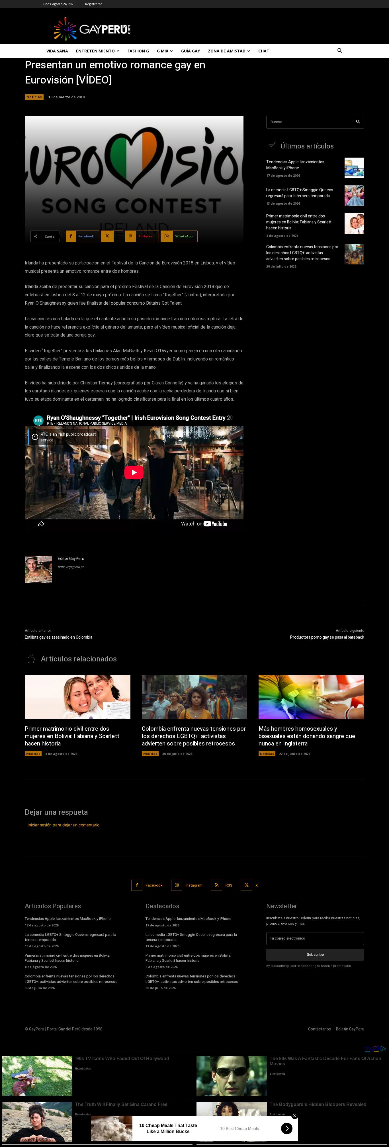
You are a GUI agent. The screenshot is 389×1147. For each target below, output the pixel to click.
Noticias (34, 97)
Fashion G (138, 51)
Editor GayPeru (71, 559)
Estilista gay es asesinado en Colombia (58, 637)
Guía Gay (190, 51)
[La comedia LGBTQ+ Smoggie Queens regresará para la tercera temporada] (354, 195)
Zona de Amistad (226, 51)
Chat (263, 51)
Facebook (154, 885)
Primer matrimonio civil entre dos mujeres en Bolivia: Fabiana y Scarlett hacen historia (298, 222)
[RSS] (216, 885)
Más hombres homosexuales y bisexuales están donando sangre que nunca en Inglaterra (307, 736)
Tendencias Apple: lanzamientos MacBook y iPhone (295, 165)
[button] (340, 51)
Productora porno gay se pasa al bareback (327, 637)
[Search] (358, 122)
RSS (229, 885)
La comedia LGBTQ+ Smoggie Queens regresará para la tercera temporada (299, 193)
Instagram (194, 885)
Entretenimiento (95, 51)
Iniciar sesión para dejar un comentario (63, 824)
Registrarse (93, 4)
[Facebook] (136, 885)
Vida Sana (57, 51)
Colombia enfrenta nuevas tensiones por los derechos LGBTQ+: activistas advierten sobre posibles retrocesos (302, 253)
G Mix (162, 51)
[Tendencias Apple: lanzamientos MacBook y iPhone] (354, 168)
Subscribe (315, 954)
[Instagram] (176, 885)
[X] (246, 885)
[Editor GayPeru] (38, 569)
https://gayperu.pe (71, 567)
